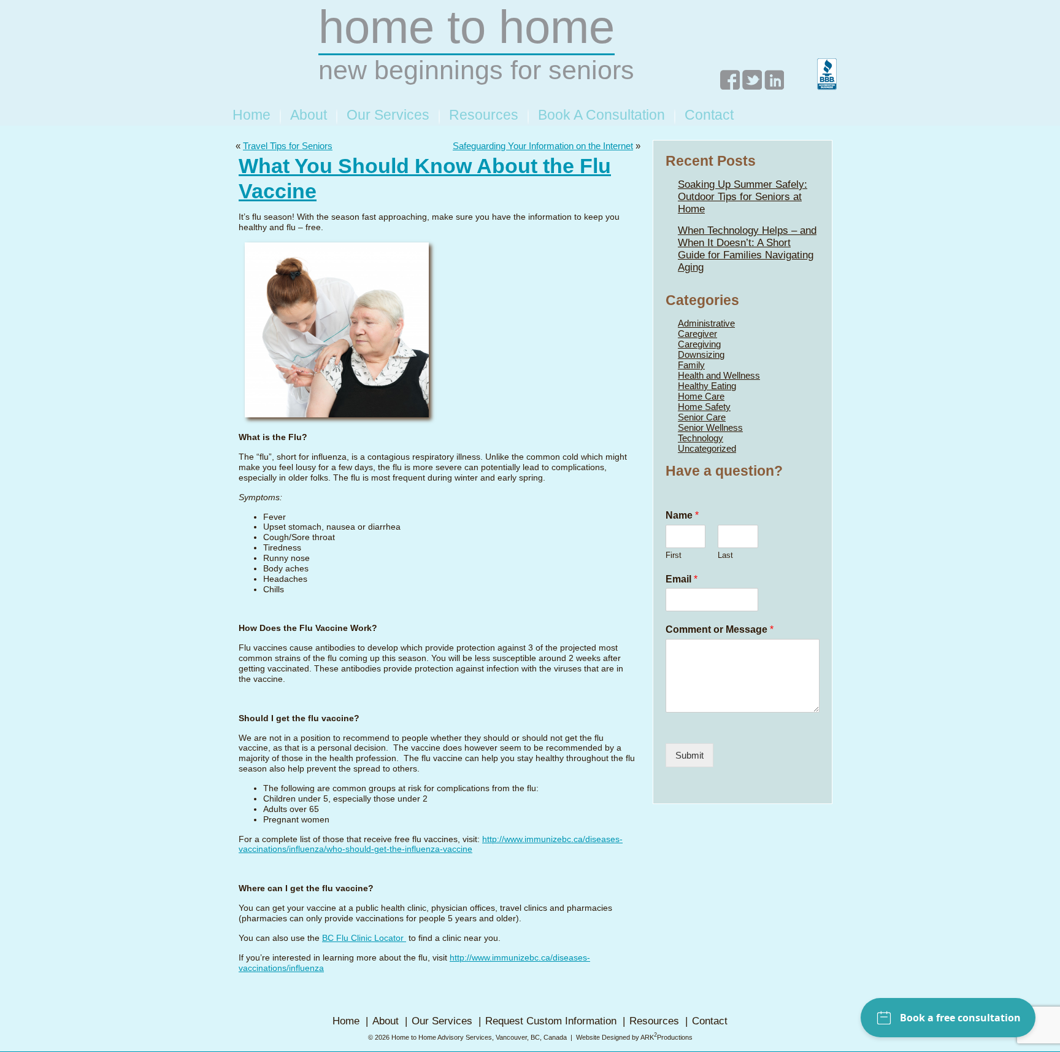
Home (251, 115)
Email (681, 579)
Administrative (706, 323)
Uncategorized (707, 448)
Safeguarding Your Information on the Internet (543, 146)
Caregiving (699, 344)
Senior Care (702, 417)
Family (691, 365)
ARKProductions (666, 1037)
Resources (483, 115)
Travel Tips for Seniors (287, 146)
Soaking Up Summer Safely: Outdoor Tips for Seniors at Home (742, 197)
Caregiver (697, 333)
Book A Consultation (601, 115)
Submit (689, 755)
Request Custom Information (550, 1021)
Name (682, 515)
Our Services (388, 115)
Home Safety (704, 406)
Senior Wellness (710, 427)
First (674, 555)
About (308, 115)
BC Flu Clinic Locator (364, 938)
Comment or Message (720, 629)
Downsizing (701, 354)
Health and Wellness (719, 375)
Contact (709, 115)
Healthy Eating (707, 386)
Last (725, 555)
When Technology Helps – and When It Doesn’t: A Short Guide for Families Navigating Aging (747, 249)
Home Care (701, 396)
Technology (700, 438)
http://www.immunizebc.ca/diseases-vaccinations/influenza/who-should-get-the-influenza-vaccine (431, 844)
